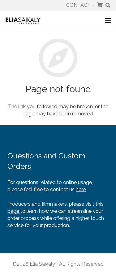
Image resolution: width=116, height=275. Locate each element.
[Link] (23, 20)
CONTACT (78, 5)
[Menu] (108, 20)
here (81, 189)
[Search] (108, 5)
